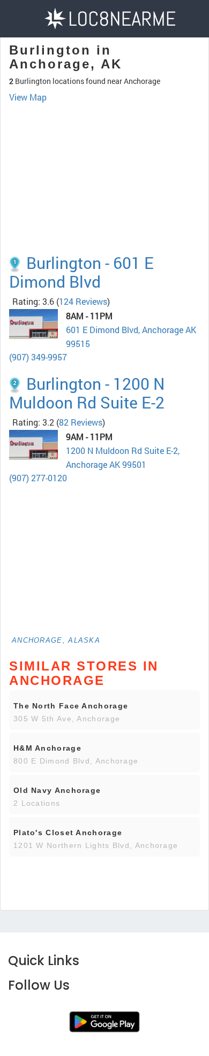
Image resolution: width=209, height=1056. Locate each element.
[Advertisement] (104, 158)
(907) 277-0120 (38, 477)
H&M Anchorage (47, 748)
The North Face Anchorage (70, 706)
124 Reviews (83, 301)
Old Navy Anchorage (57, 790)
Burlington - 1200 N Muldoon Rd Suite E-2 (87, 393)
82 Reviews (80, 422)
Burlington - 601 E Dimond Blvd (81, 272)
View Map (28, 97)
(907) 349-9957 (38, 357)
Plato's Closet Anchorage (67, 832)
